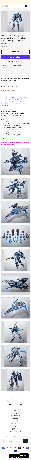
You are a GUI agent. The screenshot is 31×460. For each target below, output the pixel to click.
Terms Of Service (15, 416)
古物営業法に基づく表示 (15, 431)
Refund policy (15, 426)
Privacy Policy (16, 418)
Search (15, 410)
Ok (25, 441)
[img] (10, 404)
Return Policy (15, 421)
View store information (11, 70)
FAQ (15, 413)
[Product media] (15, 161)
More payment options (15, 61)
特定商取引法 (15, 429)
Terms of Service (15, 423)
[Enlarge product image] (15, 21)
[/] (6, 6)
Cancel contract (15, 457)
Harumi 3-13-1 (18, 66)
